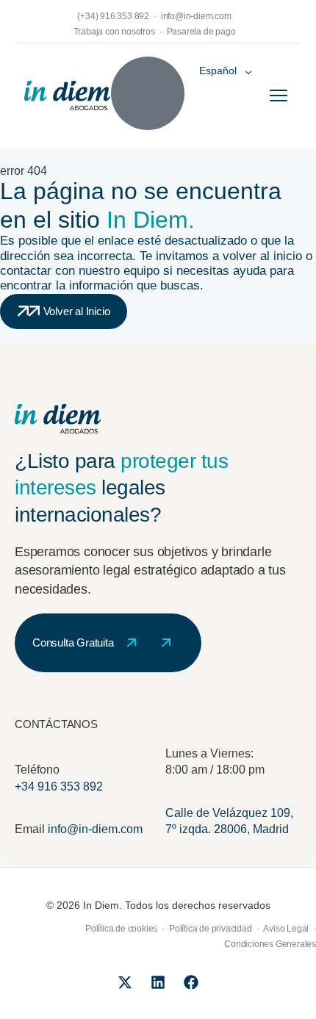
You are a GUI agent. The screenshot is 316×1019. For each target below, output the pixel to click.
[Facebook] (191, 982)
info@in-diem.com (95, 829)
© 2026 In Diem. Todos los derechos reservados (158, 905)
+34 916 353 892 (59, 786)
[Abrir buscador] (147, 93)
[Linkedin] (158, 982)
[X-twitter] (125, 982)
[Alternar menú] (278, 95)
